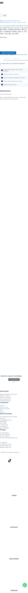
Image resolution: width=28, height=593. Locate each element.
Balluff (25, 54)
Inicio (1, 25)
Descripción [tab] (7, 58)
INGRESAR (14, 590)
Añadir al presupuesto (8, 53)
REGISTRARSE (14, 559)
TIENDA (14, 495)
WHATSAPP (14, 527)
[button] (25, 585)
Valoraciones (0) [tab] (16, 58)
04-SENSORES (6, 25)
